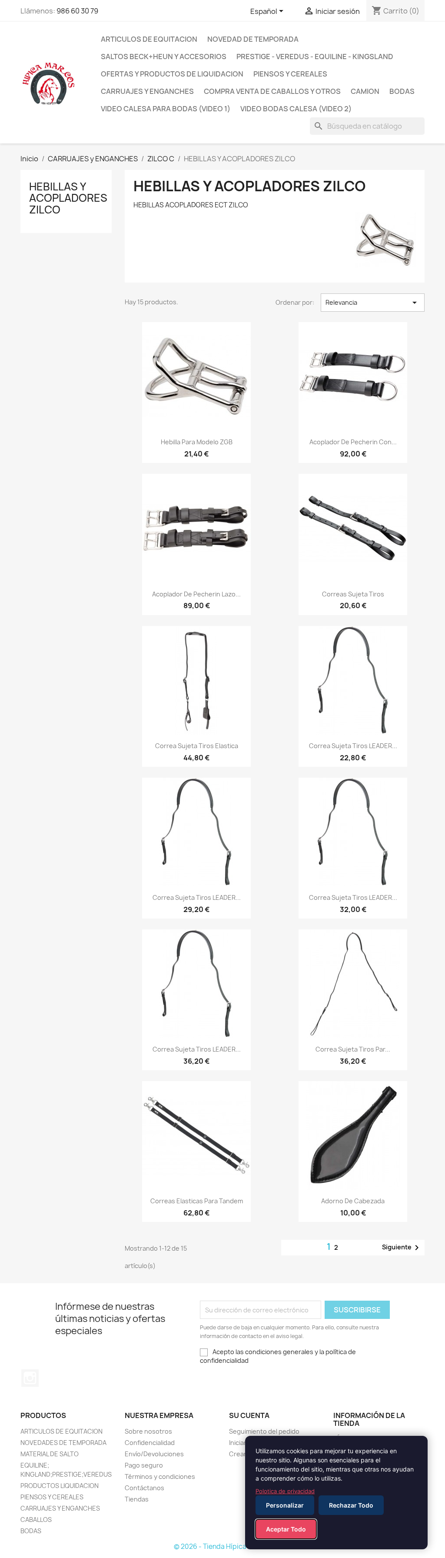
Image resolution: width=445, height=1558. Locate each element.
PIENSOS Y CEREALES (290, 74)
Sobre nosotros (148, 1431)
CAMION (365, 91)
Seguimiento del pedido (264, 1431)
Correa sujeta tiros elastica (196, 746)
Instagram (30, 1378)
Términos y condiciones (160, 1476)
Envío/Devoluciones (154, 1454)
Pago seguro (144, 1465)
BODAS (402, 91)
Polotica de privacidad (285, 1491)
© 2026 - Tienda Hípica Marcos (222, 1546)
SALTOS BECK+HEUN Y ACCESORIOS (163, 56)
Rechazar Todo (351, 1505)
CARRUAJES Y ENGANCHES (60, 1508)
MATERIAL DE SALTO (49, 1454)
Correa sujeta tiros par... (352, 1049)
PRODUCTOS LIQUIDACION (59, 1485)
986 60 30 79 (77, 11)
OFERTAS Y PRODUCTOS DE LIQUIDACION (172, 74)
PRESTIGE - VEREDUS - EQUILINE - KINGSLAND (314, 56)
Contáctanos (144, 1488)
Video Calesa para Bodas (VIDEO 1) (165, 108)
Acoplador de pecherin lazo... (196, 594)
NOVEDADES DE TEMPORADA (63, 1442)
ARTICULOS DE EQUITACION (149, 39)
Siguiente (402, 1247)
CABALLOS (36, 1519)
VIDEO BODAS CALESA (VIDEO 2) (296, 108)
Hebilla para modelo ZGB (196, 442)
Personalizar (285, 1505)
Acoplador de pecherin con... (353, 442)
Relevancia (372, 302)
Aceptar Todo (286, 1529)
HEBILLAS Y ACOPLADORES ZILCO (68, 198)
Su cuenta (249, 1415)
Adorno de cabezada (353, 1201)
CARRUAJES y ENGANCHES (147, 91)
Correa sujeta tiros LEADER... (353, 746)
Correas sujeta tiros (353, 594)
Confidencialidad (150, 1442)
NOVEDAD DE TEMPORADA (253, 39)
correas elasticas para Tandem (196, 1201)
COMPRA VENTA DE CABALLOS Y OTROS (272, 91)
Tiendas (137, 1499)
